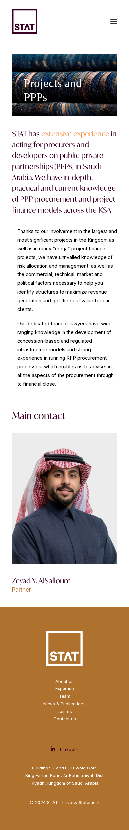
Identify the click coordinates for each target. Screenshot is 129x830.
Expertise (64, 688)
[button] (114, 21)
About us (64, 681)
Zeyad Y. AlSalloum (41, 580)
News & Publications (64, 703)
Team (64, 696)
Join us (64, 711)
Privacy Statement (81, 802)
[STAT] (24, 21)
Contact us (64, 718)
